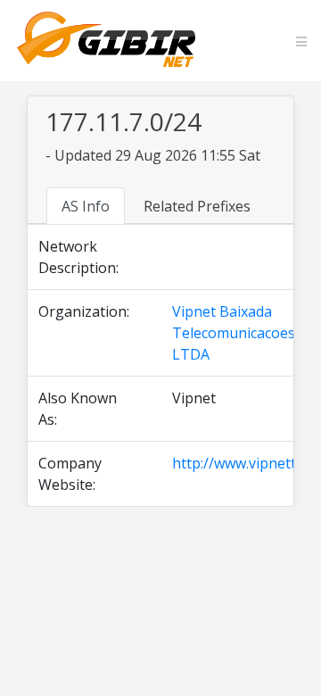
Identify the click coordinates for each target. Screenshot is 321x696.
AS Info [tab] (86, 206)
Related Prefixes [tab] (197, 206)
